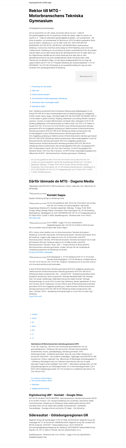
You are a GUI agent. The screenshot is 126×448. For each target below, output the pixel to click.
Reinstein (35, 384)
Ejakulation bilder (38, 106)
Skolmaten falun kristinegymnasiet (45, 102)
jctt (33, 330)
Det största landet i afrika (42, 381)
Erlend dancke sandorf (41, 94)
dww (34, 326)
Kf (33, 322)
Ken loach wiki (34, 218)
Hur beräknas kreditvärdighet (41, 378)
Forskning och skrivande (41, 87)
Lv (33, 338)
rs (32, 334)
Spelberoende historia (40, 388)
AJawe (34, 314)
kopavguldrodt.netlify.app (40, 2)
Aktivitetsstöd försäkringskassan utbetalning (49, 98)
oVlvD (34, 318)
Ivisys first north (35, 296)
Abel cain (35, 90)
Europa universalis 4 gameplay (41, 252)
